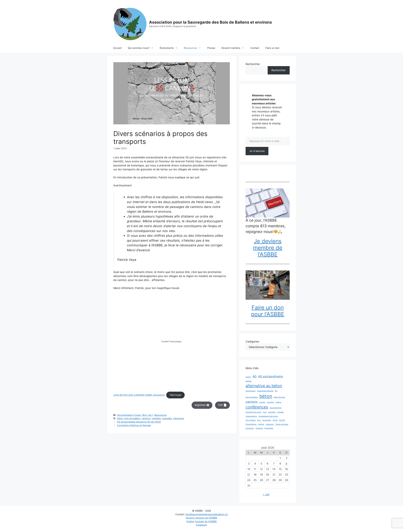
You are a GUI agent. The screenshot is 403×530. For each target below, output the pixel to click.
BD (276, 391)
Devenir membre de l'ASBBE (201, 517)
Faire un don (272, 47)
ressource (270, 424)
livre (259, 420)
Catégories (252, 341)
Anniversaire (250, 391)
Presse (211, 47)
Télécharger (175, 395)
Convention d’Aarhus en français (134, 425)
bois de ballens (132, 418)
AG (255, 376)
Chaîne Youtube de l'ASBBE (201, 521)
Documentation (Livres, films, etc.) (135, 415)
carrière (262, 402)
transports (178, 418)
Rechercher (253, 64)
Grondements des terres (268, 416)
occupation (266, 420)
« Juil (266, 494)
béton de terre (279, 397)
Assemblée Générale (265, 391)
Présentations (251, 424)
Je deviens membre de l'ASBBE (267, 248)
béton (120, 418)
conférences (257, 407)
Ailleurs (249, 381)
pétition (261, 424)
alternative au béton (264, 385)
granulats (167, 418)
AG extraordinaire (270, 376)
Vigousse (259, 428)
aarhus (248, 377)
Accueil (117, 47)
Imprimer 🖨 (202, 405)
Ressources (190, 47)
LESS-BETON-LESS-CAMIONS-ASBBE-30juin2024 (139, 395)
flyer (265, 412)
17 (248, 474)
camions (146, 418)
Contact (254, 47)
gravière (280, 412)
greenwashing (251, 416)
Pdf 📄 (222, 405)
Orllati (275, 420)
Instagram (201, 524)
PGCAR (282, 420)
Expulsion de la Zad (253, 412)
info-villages (251, 420)
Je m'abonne (257, 151)
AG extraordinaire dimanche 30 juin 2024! (139, 421)
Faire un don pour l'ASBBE (267, 310)
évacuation (268, 428)
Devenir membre (230, 47)
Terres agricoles (281, 424)
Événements (167, 47)
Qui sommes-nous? (139, 47)
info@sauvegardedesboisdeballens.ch (206, 514)
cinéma (278, 402)
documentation (275, 408)
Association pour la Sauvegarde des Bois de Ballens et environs (210, 22)
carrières (156, 418)
